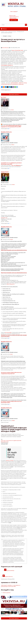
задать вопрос (13, 20)
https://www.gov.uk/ (11, 284)
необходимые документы (7, 65)
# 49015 (13, 184)
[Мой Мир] (5, 87)
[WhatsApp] (15, 87)
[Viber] (13, 87)
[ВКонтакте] (2, 87)
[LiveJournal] (11, 87)
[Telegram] (17, 87)
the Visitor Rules (8, 332)
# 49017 (11, 354)
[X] (7, 87)
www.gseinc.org (4, 217)
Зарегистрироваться (14, 16)
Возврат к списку (7, 36)
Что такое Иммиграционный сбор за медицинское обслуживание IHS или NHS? (11, 126)
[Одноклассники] (4, 87)
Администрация (12, 18)
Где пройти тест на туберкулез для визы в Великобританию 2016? (11, 163)
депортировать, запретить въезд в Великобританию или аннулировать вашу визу (14, 83)
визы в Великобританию (17, 50)
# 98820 (13, 420)
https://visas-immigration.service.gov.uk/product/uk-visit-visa (14, 250)
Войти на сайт (12, 15)
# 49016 (11, 239)
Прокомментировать (14, 94)
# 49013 (12, 109)
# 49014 (12, 144)
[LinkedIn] (9, 87)
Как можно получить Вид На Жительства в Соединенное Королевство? (11, 373)
